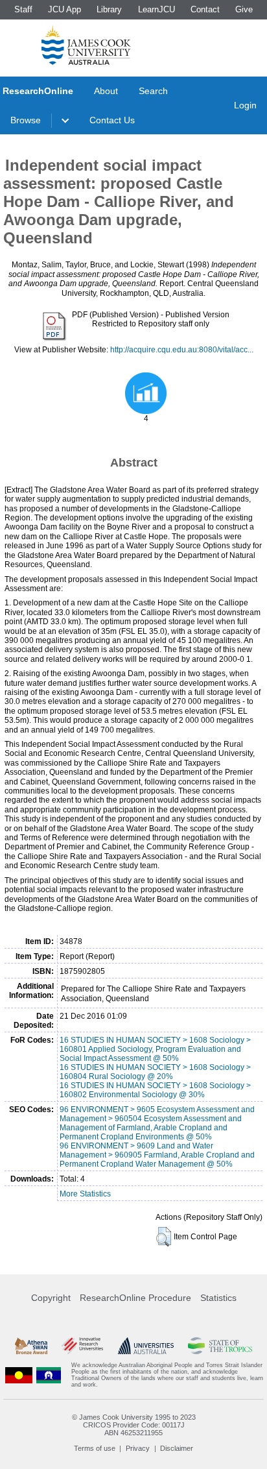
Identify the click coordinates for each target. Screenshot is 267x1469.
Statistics (218, 1298)
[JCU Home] (86, 45)
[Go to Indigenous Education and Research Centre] (18, 1375)
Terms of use (94, 1448)
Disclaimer (176, 1448)
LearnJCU (156, 9)
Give (244, 9)
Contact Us (112, 120)
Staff (23, 9)
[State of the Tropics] (219, 1345)
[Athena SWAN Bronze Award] (31, 1345)
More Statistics (85, 1193)
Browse (25, 120)
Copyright (51, 1298)
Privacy (138, 1448)
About (106, 91)
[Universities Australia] (146, 1345)
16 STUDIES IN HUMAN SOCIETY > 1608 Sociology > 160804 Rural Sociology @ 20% (155, 1072)
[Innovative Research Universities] (82, 1345)
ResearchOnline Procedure (135, 1298)
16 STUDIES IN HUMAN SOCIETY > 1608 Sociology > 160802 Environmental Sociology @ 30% (155, 1090)
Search (153, 91)
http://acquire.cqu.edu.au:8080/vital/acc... (181, 349)
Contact (205, 9)
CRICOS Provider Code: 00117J (134, 1425)
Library (109, 9)
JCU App (64, 9)
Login (245, 105)
